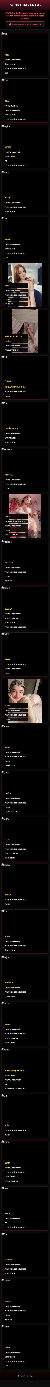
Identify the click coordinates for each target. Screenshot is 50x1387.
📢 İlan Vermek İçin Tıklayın (25, 24)
